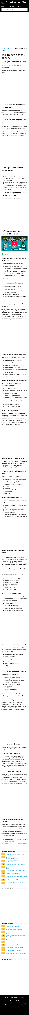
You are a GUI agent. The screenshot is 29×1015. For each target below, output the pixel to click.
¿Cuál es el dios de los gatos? (13, 873)
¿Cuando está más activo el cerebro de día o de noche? (16, 936)
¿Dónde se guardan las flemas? (13, 944)
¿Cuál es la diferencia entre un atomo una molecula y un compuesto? (16, 858)
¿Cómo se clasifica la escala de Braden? (15, 882)
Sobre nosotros (5, 1003)
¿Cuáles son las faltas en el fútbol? (14, 929)
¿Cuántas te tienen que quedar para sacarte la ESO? (16, 877)
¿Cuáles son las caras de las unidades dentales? (15, 932)
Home (3, 48)
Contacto (13, 1003)
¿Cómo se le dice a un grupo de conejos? (16, 870)
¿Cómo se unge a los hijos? (12, 926)
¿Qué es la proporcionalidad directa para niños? (15, 867)
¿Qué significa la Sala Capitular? (13, 950)
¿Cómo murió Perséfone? (12, 942)
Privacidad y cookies (22, 1003)
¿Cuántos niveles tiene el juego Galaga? (15, 854)
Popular (19, 6)
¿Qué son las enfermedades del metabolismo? (13, 861)
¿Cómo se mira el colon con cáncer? (14, 947)
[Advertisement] (14, 28)
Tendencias (11, 6)
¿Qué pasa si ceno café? (12, 879)
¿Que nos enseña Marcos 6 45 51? (14, 939)
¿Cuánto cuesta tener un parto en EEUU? (16, 864)
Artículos (3, 6)
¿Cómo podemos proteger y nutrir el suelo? (16, 953)
